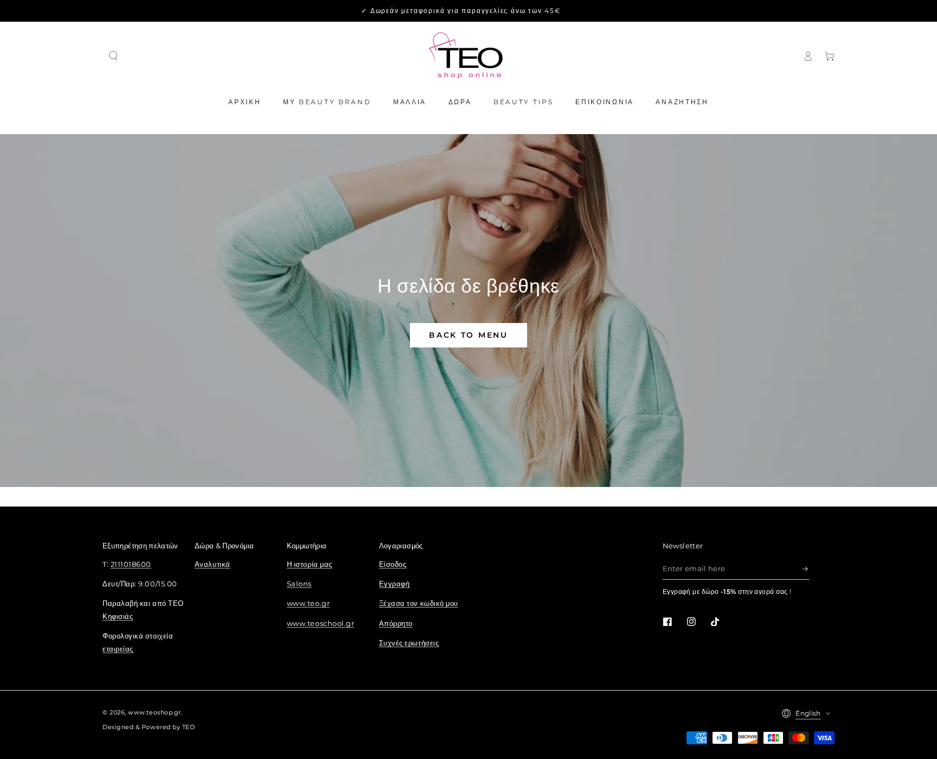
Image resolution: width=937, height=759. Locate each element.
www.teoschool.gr (321, 623)
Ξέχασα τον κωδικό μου (418, 603)
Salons (299, 584)
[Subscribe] (806, 569)
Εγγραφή (394, 584)
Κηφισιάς (117, 616)
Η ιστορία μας (309, 564)
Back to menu (468, 335)
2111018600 (131, 564)
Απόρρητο (396, 623)
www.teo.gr (308, 603)
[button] (113, 56)
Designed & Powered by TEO (148, 727)
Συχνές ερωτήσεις (409, 643)
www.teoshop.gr (154, 712)
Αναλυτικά (212, 564)
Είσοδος (393, 564)
